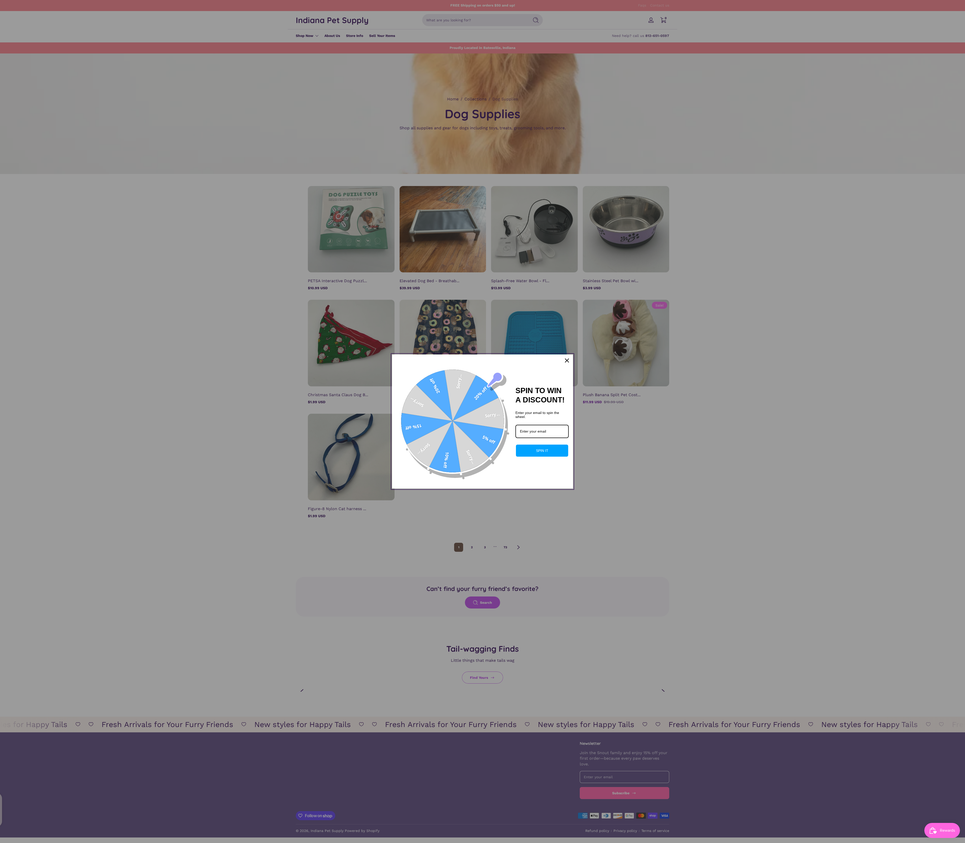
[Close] (567, 360)
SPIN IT (542, 451)
